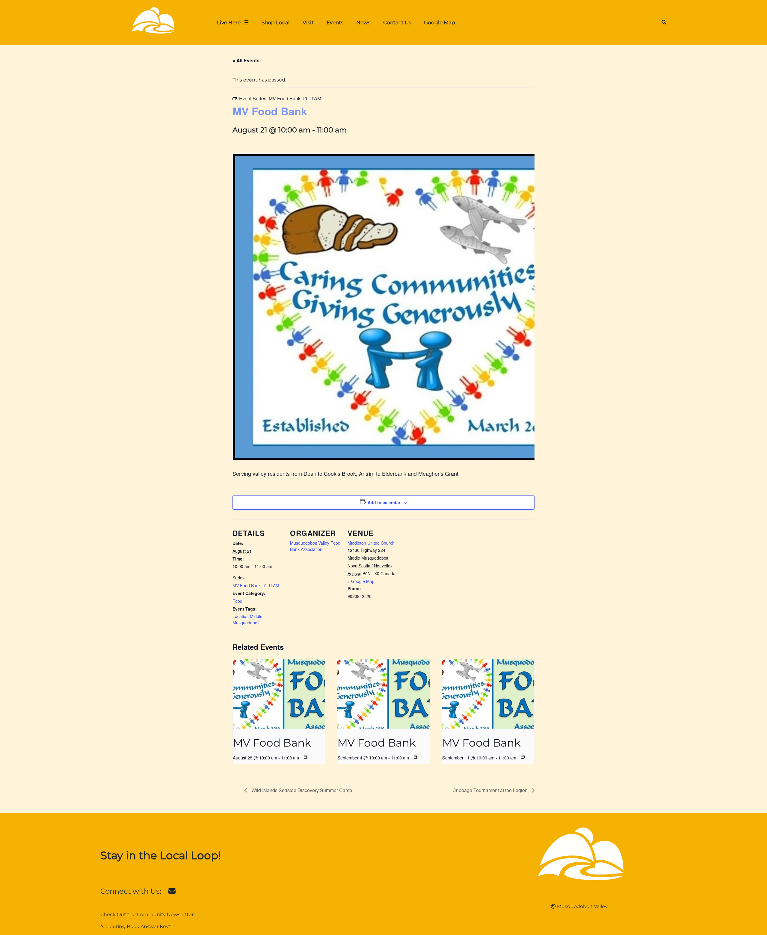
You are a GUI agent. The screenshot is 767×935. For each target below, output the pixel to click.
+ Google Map (361, 581)
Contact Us (397, 22)
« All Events (245, 60)
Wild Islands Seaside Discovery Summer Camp (301, 790)
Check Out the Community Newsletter (147, 914)
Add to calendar (384, 502)
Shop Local (276, 22)
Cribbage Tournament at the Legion (490, 790)
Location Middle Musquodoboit (247, 619)
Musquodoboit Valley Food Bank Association (315, 546)
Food (237, 601)
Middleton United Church (371, 543)
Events (335, 22)
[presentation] (279, 693)
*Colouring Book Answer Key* (135, 926)
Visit (308, 22)
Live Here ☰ (233, 22)
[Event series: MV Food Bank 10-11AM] (306, 757)
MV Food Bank (272, 742)
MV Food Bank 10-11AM (255, 585)
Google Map (439, 22)
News (363, 22)
